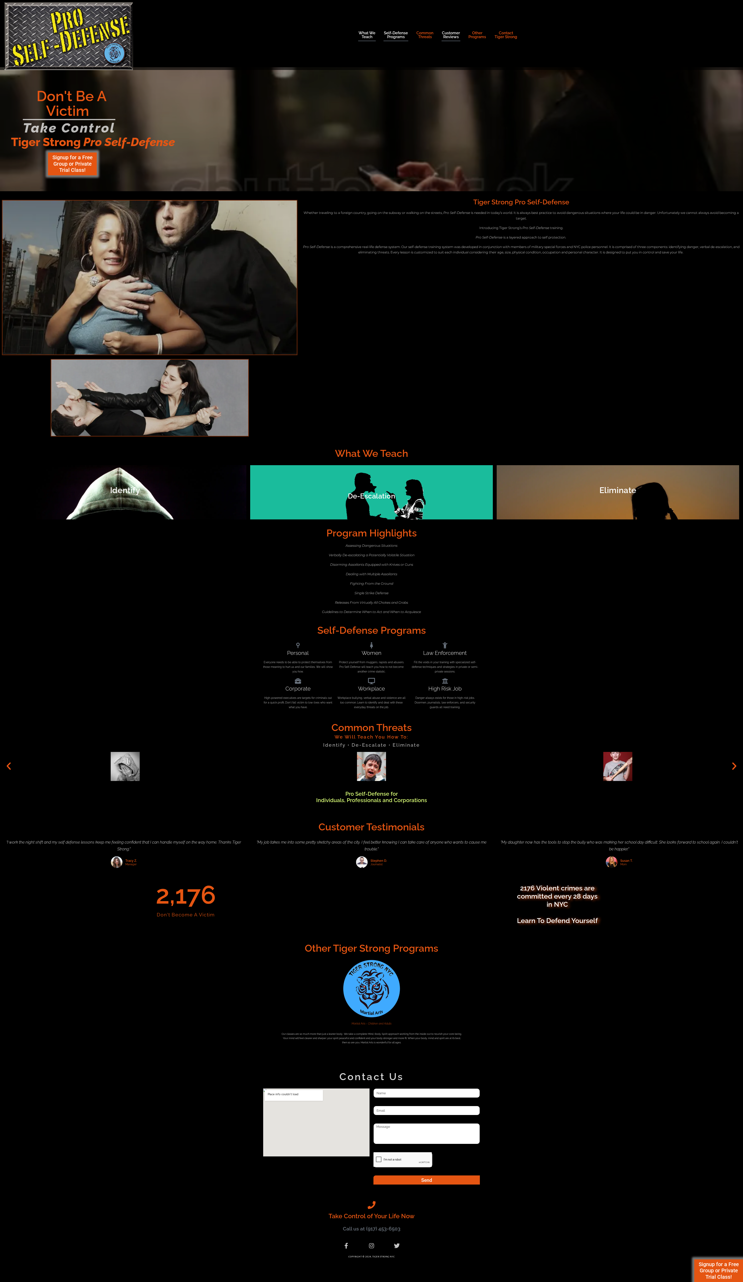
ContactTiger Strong (506, 35)
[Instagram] (371, 1246)
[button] (9, 766)
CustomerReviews (451, 35)
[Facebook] (346, 1246)
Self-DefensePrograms (396, 35)
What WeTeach (367, 35)
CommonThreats (424, 35)
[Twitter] (397, 1246)
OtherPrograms (477, 35)
